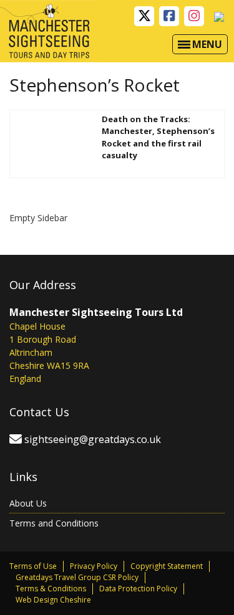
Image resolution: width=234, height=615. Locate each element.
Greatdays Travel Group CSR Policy (77, 577)
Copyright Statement (166, 566)
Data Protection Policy (138, 588)
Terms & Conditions (51, 588)
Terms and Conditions (54, 523)
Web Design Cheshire (53, 599)
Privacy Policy (93, 566)
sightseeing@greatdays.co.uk (92, 439)
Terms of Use (33, 566)
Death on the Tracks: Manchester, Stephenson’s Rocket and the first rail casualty (158, 137)
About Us (28, 503)
